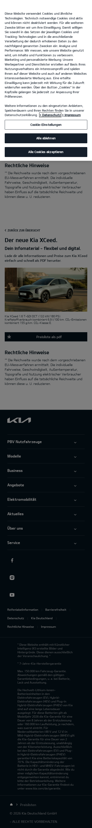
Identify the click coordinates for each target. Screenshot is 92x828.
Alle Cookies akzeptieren (45, 152)
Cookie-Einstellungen (46, 124)
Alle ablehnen (46, 138)
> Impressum (71, 115)
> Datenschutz (50, 115)
